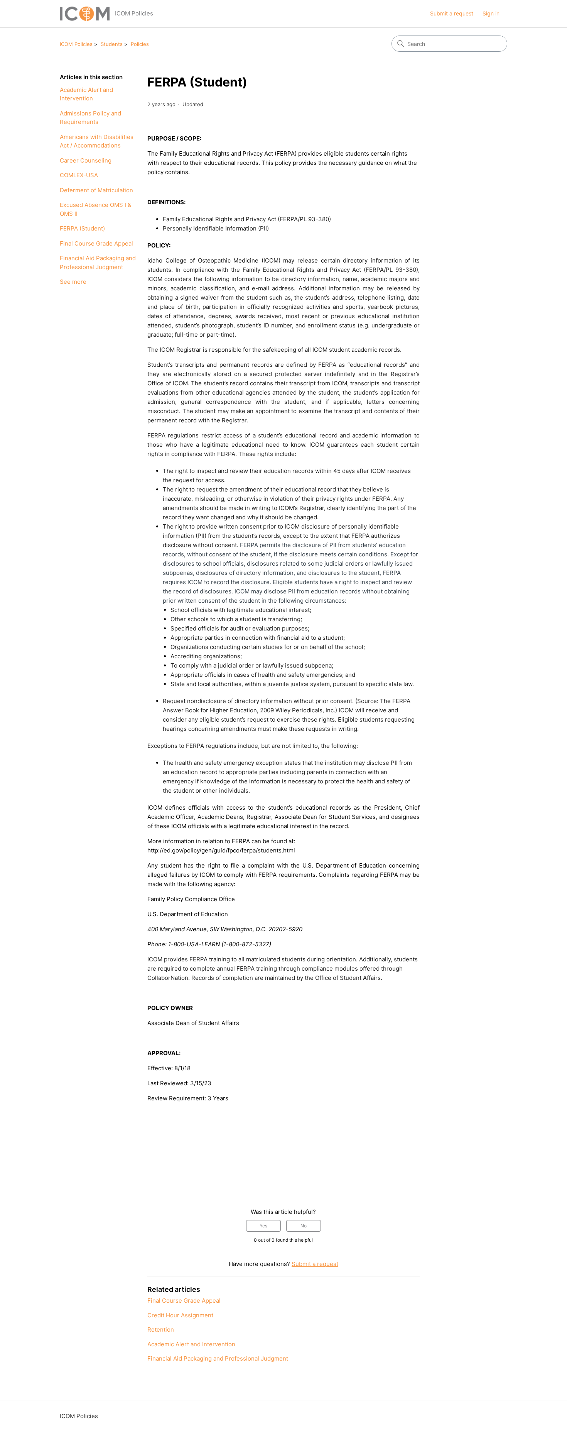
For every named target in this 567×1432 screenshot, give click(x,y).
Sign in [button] (491, 13)
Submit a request (451, 13)
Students (112, 44)
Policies (140, 44)
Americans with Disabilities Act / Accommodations (96, 141)
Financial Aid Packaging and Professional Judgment (98, 262)
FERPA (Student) (82, 228)
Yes (263, 1226)
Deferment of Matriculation (96, 190)
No (303, 1226)
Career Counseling (85, 160)
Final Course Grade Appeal (96, 243)
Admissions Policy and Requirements (90, 118)
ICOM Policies (76, 44)
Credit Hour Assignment (180, 1315)
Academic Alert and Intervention (86, 94)
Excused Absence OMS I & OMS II (96, 209)
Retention (160, 1329)
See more (73, 281)
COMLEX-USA (79, 175)
